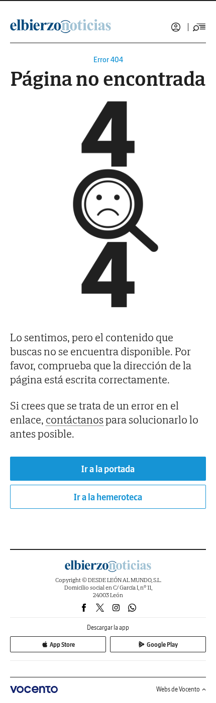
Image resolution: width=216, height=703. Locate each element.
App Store (62, 644)
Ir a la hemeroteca (108, 497)
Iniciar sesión (176, 27)
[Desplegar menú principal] (199, 27)
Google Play (162, 644)
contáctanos (74, 419)
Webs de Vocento (178, 689)
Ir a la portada (108, 469)
